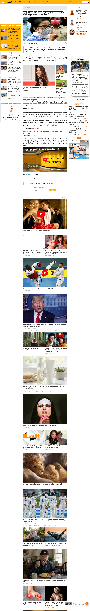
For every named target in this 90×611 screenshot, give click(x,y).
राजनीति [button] (69, 2)
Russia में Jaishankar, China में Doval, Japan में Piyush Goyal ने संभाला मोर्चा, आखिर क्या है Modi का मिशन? (82, 13)
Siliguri (48, 183)
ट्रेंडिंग (11, 53)
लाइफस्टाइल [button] (54, 2)
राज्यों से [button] (34, 2)
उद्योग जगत (86, 118)
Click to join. (39, 178)
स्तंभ (78, 8)
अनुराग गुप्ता (25, 43)
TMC (52, 183)
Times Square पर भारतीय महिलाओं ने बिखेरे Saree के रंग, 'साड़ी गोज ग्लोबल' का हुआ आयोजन (78, 122)
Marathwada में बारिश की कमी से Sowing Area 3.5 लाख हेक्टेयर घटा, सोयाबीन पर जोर (77, 130)
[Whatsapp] (35, 175)
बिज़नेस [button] (24, 2)
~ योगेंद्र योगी (79, 27)
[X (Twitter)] (65, 25)
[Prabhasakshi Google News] (66, 43)
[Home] (25, 7)
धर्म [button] (73, 2)
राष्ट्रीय (15, 2)
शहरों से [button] (39, 2)
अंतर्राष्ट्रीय (19, 2)
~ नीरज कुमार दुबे (80, 18)
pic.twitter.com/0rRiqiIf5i (50, 125)
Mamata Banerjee (32, 183)
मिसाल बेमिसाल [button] (46, 2)
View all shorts (80, 99)
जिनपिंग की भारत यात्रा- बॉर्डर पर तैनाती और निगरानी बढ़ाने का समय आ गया (82, 31)
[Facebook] (65, 22)
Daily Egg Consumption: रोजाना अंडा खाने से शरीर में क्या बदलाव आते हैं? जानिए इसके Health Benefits (78, 108)
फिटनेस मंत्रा (85, 112)
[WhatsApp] (65, 28)
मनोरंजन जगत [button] (62, 2)
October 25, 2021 (35, 128)
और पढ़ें (18, 120)
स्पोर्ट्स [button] (29, 2)
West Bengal (41, 183)
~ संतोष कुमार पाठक (80, 34)
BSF (25, 183)
